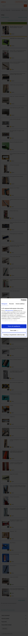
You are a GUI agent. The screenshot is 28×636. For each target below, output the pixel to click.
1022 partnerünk (9, 310)
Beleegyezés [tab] (4, 303)
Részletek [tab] (11, 303)
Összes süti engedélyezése (14, 326)
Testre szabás (13, 330)
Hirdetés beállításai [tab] (20, 303)
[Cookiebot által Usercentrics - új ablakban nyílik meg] (21, 300)
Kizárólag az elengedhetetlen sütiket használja (14, 334)
